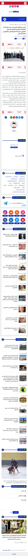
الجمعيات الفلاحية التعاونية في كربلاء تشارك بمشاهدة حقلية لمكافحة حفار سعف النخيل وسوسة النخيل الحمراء (14, 537)
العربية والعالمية (16, 183)
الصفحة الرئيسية (20, 24)
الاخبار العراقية (12, 24)
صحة (10, 183)
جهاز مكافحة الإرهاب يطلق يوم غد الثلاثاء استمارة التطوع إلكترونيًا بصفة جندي (10, 389)
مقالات (23, 187)
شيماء (24, 542)
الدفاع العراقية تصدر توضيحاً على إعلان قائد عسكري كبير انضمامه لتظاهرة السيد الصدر (10, 399)
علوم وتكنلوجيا (22, 185)
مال (16, 185)
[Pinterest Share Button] (17, 117)
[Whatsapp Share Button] (11, 117)
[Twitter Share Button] (19, 117)
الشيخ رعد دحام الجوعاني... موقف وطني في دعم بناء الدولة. (11, 319)
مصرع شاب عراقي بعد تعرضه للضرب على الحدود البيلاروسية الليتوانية (11, 420)
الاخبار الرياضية (8, 176)
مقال (5, 185)
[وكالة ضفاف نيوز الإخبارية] (14, 12)
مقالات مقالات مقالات (20, 189)
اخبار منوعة (16, 176)
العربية (23, 183)
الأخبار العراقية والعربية (12, 181)
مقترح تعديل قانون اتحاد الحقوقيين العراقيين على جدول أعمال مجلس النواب (10, 267)
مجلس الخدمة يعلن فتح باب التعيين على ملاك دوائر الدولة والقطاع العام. (11, 347)
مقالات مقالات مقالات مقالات (19, 191)
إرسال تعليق (14, 147)
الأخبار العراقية (14, 178)
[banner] (14, 44)
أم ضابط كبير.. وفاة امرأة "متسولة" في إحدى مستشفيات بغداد (10, 430)
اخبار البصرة (22, 176)
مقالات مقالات (17, 187)
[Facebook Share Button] (22, 117)
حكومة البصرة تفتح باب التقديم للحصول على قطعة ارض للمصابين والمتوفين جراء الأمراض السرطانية (10, 357)
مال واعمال (10, 185)
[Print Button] (6, 117)
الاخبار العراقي (22, 178)
